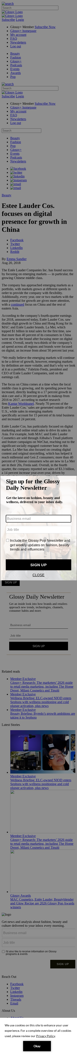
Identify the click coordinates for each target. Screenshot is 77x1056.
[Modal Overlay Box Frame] (38, 528)
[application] (38, 1037)
